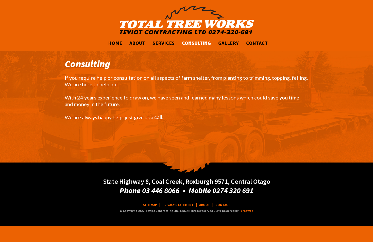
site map (150, 205)
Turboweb (246, 211)
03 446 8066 (160, 190)
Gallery (228, 43)
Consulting (196, 43)
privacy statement (178, 205)
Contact (257, 43)
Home (115, 43)
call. (158, 117)
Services (163, 43)
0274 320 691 (232, 190)
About (137, 43)
